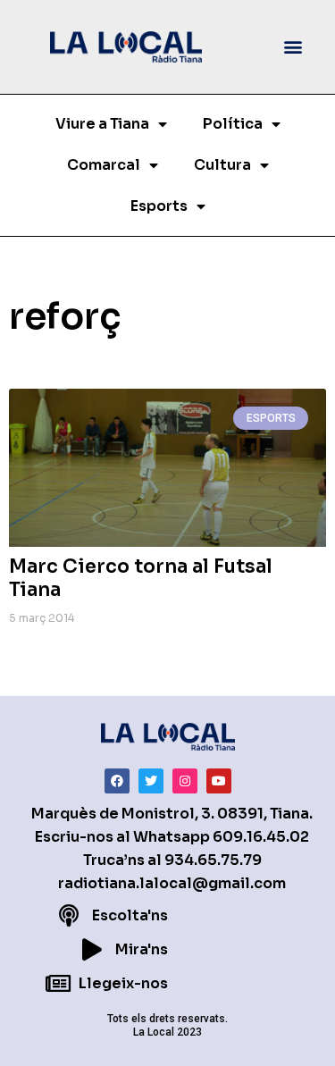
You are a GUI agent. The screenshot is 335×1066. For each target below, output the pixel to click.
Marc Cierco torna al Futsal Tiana (140, 577)
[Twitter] (150, 780)
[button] (293, 47)
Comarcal (103, 164)
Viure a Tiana (102, 123)
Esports (159, 206)
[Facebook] (117, 780)
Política (233, 123)
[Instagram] (184, 780)
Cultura (222, 164)
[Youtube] (218, 780)
